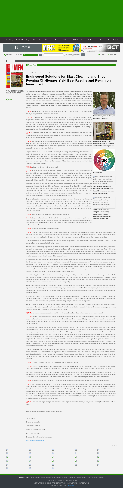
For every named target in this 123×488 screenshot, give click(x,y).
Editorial (66, 40)
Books (102, 40)
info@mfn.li (71, 485)
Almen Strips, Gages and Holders (93, 478)
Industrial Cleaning (75, 478)
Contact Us (112, 55)
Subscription (37, 40)
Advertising (8, 40)
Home (102, 55)
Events (57, 40)
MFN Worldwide (78, 40)
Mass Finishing (46, 478)
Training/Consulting (22, 40)
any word (77, 55)
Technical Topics (24, 478)
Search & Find (112, 40)
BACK (9, 100)
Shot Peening (35, 478)
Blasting (65, 478)
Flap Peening (56, 478)
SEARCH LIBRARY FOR (14, 55)
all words (69, 55)
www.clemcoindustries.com (35, 441)
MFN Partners (91, 40)
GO (40, 55)
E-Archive (48, 40)
